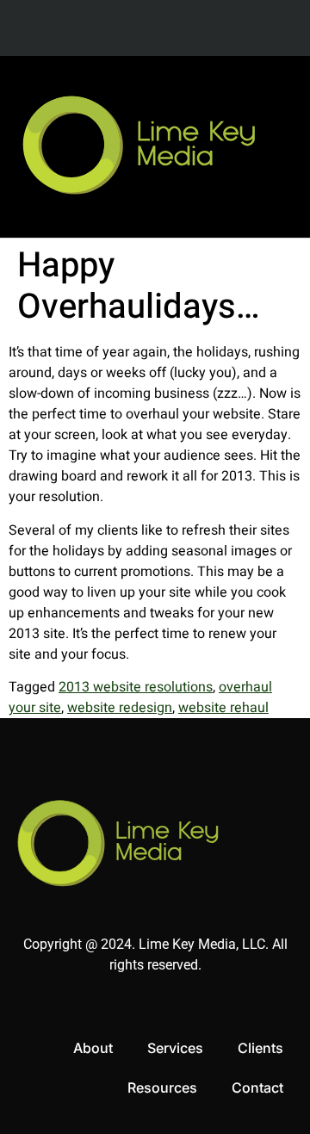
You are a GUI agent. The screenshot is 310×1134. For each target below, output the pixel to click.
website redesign (119, 707)
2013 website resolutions (136, 687)
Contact (257, 1087)
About (93, 1048)
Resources (162, 1087)
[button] (270, 147)
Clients (260, 1048)
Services (175, 1048)
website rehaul (223, 707)
